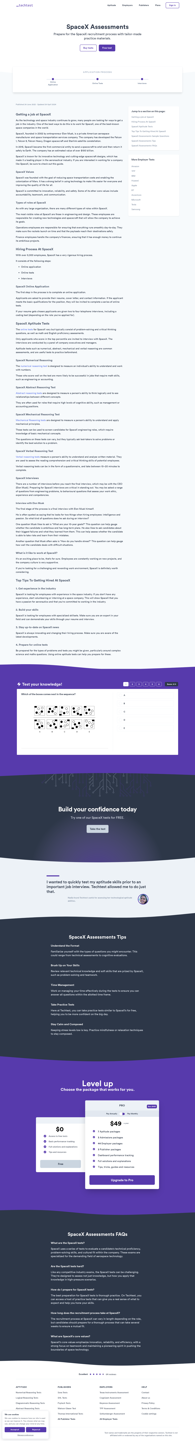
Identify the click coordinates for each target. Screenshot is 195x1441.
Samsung (135, 209)
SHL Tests (62, 1397)
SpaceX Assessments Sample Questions (150, 136)
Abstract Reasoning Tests (28, 1408)
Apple (134, 185)
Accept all (14, 1429)
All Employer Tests (108, 1419)
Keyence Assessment (110, 1403)
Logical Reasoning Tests (27, 1397)
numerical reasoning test (34, 366)
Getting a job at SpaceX (142, 117)
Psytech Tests (64, 1403)
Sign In (172, 5)
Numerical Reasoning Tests (28, 1392)
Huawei (135, 180)
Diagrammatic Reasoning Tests (30, 1403)
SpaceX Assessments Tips (143, 140)
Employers (127, 5)
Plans (157, 5)
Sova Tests (63, 1392)
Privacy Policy (148, 1403)
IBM (133, 175)
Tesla (133, 204)
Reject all (36, 1429)
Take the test (97, 829)
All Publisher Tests (66, 1419)
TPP (133, 171)
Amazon (135, 166)
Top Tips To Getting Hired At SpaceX (148, 131)
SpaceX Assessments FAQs (144, 145)
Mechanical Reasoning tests (31, 420)
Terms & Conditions (151, 1408)
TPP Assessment (107, 1408)
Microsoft (136, 199)
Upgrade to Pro (122, 1180)
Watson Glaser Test (67, 1408)
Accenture (136, 195)
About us (146, 1397)
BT (132, 190)
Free (60, 1164)
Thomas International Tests (70, 1413)
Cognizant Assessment (110, 1397)
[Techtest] (25, 5)
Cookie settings (149, 1413)
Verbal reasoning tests (28, 456)
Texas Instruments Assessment (114, 1392)
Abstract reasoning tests (29, 393)
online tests (27, 329)
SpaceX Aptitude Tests (142, 126)
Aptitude (111, 5)
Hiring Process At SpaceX (143, 121)
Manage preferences (26, 1435)
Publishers (144, 5)
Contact (145, 1392)
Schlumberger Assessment (112, 1413)
